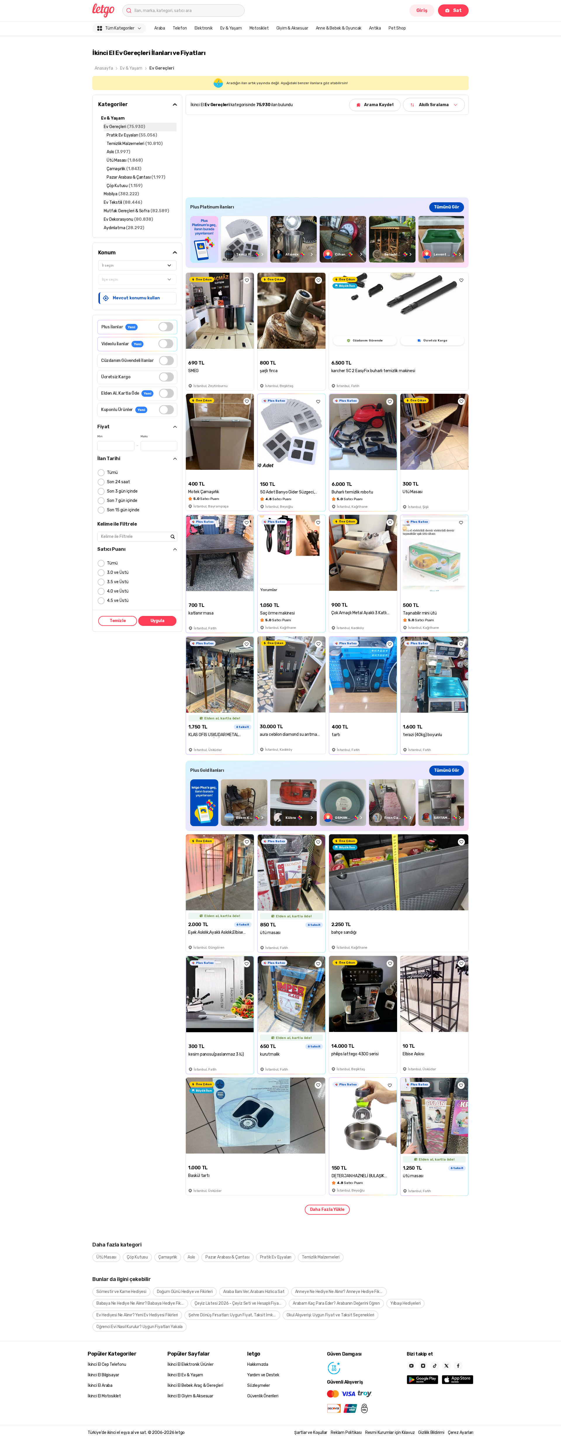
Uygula (157, 620)
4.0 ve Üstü (118, 591)
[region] (327, 239)
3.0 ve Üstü (118, 572)
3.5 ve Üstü (118, 581)
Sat (457, 10)
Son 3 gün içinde (122, 491)
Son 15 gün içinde (123, 509)
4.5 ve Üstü (118, 600)
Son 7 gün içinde (122, 500)
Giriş (421, 10)
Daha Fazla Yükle (327, 1209)
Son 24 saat (118, 481)
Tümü (112, 472)
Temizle (118, 620)
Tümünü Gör (446, 207)
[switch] (165, 326)
